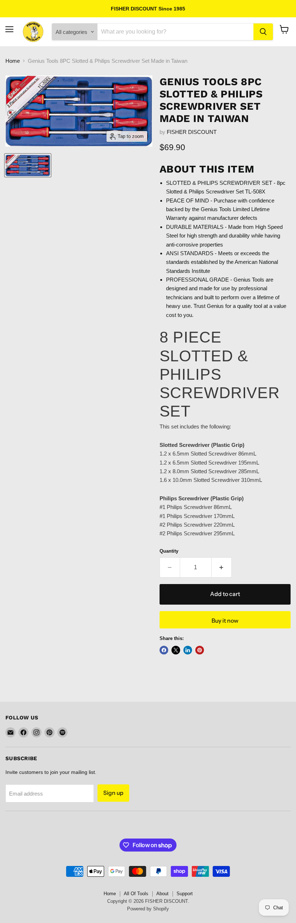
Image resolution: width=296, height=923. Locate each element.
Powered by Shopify (148, 908)
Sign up (113, 792)
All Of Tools (136, 893)
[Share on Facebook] (164, 650)
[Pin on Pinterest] (199, 650)
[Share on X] (175, 650)
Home (12, 61)
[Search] (263, 31)
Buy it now (225, 620)
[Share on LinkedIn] (187, 650)
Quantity (169, 551)
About (162, 893)
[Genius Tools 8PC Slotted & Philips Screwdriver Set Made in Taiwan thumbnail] (28, 165)
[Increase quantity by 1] (222, 567)
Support (185, 893)
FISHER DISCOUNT (192, 132)
